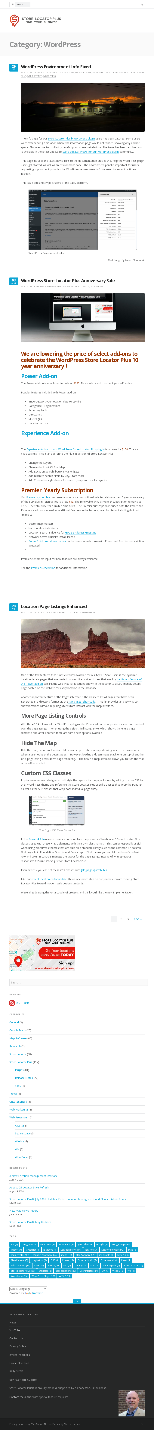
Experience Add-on (45, 433)
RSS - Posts (22, 1003)
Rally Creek (16, 1371)
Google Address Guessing (80, 532)
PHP (54, 1260)
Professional (109, 1260)
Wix (17, 1149)
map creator (20, 1255)
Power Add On (87, 1260)
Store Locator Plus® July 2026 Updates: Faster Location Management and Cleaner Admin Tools (67, 1199)
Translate (37, 1293)
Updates (45, 1270)
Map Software (83, 72)
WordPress (49, 76)
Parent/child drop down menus (47, 541)
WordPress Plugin (43, 1276)
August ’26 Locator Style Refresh (29, 1187)
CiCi (35, 286)
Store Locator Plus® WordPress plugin (71, 138)
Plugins (61, 286)
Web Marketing (18, 1109)
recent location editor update (49, 879)
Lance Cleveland (19, 1363)
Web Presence (34, 76)
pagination (39, 1260)
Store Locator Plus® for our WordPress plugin (91, 151)
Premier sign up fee (38, 497)
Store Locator (117, 72)
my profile (106, 1255)
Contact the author (20, 1397)
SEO (67, 1265)
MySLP (122, 1255)
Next (137, 919)
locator (91, 1249)
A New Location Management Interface (33, 1176)
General (53, 72)
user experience (66, 1270)
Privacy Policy (17, 1346)
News (12, 1322)
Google (101, 1244)
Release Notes (100, 72)
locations (49, 1249)
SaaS (18, 1086)
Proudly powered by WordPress (25, 1424)
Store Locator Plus (78, 286)
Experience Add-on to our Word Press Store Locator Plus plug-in (65, 449)
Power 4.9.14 (37, 839)
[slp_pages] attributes (94, 870)
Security (53, 1265)
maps (66, 1255)
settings (80, 1265)
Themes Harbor (72, 1424)
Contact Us (16, 1338)
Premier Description (43, 568)
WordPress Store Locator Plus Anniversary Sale (68, 280)
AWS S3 (19, 1125)
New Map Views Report (23, 1210)
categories (29, 1244)
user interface (89, 1270)
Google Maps (66, 72)
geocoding (85, 1244)
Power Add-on (39, 376)
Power (68, 1260)
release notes (20, 1265)
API (14, 1244)
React (125, 1260)
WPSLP (64, 1276)
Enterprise (47, 1244)
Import (16, 1249)
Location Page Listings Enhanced (54, 606)
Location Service (70, 1249)
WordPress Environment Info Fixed (56, 66)
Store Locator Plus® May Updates (30, 1222)
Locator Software (112, 1249)
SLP (94, 1265)
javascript (32, 1249)
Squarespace (23, 1133)
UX (105, 1270)
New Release (19, 1260)
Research (15, 1046)
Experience (66, 1244)
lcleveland (39, 72)
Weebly (19, 1141)
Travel (13, 1093)
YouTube (14, 1330)
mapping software (45, 1255)
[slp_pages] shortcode (81, 701)
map (132, 1249)
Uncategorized (18, 1101)
